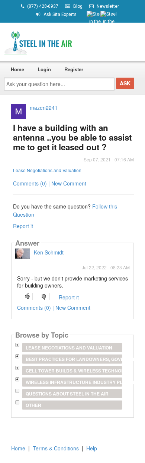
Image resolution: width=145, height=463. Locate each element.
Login (44, 69)
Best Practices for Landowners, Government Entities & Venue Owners (74, 359)
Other (33, 405)
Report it (23, 226)
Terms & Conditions (56, 448)
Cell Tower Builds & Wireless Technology (74, 370)
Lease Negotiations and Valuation (47, 170)
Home (17, 69)
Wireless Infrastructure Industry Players (74, 382)
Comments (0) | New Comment (49, 183)
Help (91, 448)
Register (73, 69)
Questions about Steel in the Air (67, 393)
